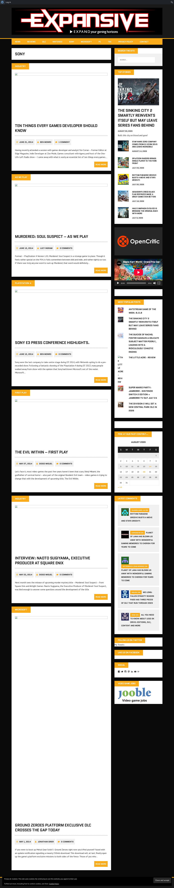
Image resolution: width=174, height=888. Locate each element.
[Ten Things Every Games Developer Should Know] (61, 118)
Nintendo (57, 41)
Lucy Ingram (46, 248)
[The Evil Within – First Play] (61, 445)
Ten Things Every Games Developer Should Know (56, 128)
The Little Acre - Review (142, 357)
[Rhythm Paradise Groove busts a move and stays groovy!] (123, 182)
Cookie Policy (54, 884)
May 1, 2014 (25, 841)
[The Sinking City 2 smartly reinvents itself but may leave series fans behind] (138, 103)
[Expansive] (87, 21)
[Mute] (154, 283)
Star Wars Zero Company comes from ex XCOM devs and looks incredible (144, 144)
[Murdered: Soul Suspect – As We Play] (61, 229)
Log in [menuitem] (8, 2)
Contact (144, 41)
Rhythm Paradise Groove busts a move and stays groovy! (144, 177)
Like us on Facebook (129, 652)
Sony (71, 41)
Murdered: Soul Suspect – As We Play (51, 236)
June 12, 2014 (26, 248)
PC (100, 41)
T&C (109, 41)
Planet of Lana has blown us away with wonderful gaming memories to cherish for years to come (138, 539)
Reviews (31, 41)
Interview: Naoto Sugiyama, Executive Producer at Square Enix (52, 560)
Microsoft (86, 41)
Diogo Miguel (45, 463)
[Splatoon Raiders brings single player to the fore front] (123, 166)
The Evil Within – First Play (41, 452)
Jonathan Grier (46, 841)
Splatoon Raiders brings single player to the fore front (144, 161)
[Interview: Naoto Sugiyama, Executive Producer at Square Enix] (61, 551)
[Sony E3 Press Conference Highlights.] (61, 335)
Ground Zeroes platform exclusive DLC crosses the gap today (53, 827)
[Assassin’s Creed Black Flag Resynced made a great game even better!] (123, 199)
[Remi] (125, 618)
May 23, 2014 (25, 574)
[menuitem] (2, 2)
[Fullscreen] (159, 283)
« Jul (120, 487)
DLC (44, 41)
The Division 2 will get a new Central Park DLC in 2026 (143, 407)
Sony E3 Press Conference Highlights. (52, 342)
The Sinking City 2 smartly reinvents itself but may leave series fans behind (137, 118)
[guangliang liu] (125, 514)
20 (144, 472)
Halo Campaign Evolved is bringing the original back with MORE (145, 211)
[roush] (125, 596)
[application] (138, 272)
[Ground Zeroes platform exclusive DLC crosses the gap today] (61, 818)
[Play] (118, 283)
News (17, 41)
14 (150, 466)
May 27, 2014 (25, 463)
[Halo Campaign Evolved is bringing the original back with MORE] (123, 216)
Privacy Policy (125, 41)
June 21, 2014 (26, 142)
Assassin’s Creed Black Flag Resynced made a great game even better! (144, 194)
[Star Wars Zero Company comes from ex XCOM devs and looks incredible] (123, 149)
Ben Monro (45, 142)
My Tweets (119, 644)
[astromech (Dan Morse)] (125, 562)
